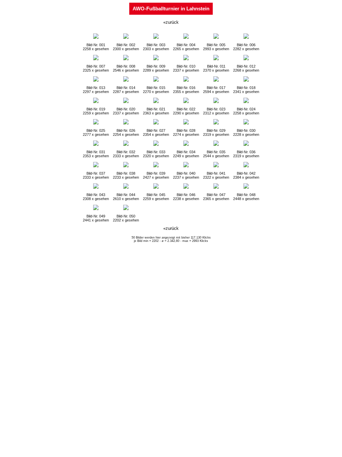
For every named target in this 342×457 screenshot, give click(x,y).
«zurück (171, 22)
